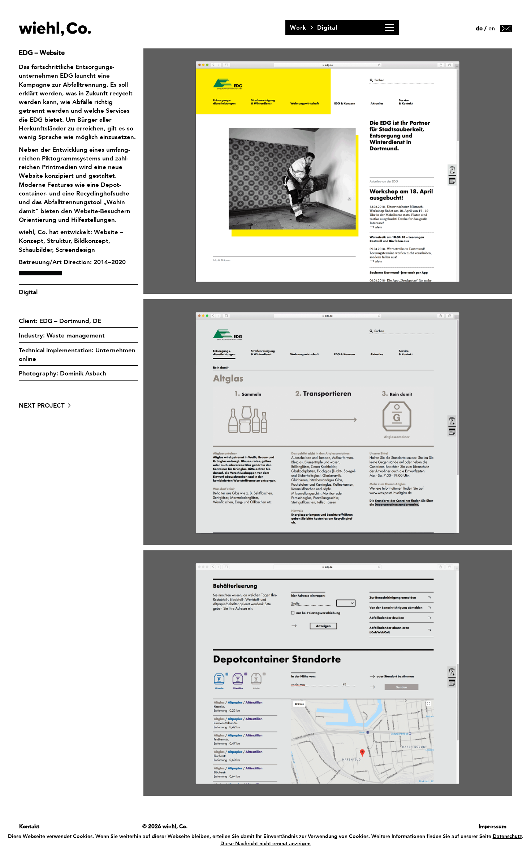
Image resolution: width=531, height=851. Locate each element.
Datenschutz (507, 836)
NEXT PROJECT (42, 405)
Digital (28, 292)
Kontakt (29, 826)
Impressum (492, 826)
